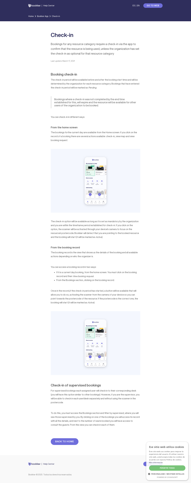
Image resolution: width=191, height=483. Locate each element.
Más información (156, 462)
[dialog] (167, 461)
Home (31, 16)
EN (138, 6)
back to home (64, 441)
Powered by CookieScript (167, 477)
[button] (167, 474)
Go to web (153, 6)
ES (134, 6)
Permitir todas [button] (167, 468)
